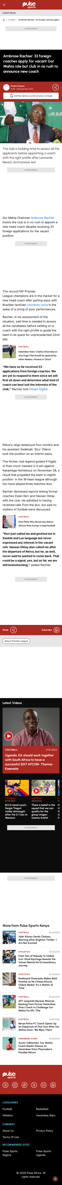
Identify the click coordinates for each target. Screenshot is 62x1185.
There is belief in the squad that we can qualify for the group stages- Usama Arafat (43, 811)
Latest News (9, 12)
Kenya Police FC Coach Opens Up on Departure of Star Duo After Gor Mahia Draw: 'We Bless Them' (38, 1026)
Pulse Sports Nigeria (10, 1153)
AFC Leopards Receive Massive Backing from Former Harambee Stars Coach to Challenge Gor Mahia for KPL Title (36, 1005)
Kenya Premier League (16, 641)
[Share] (55, 87)
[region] (31, 801)
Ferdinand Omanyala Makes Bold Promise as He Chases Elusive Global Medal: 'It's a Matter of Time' (37, 983)
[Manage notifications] (55, 1178)
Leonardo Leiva (37, 304)
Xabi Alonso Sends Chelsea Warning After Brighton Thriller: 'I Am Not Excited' (37, 939)
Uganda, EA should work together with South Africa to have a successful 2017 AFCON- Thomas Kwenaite (29, 762)
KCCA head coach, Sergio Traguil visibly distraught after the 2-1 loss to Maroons (16, 811)
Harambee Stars (27, 1038)
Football (11, 20)
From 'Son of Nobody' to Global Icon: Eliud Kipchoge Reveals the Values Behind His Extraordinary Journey (37, 960)
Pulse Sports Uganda (43, 1153)
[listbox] (32, 801)
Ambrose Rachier (43, 217)
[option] (17, 801)
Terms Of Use (11, 1137)
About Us (8, 1130)
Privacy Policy (44, 1130)
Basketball (42, 1109)
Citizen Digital (38, 389)
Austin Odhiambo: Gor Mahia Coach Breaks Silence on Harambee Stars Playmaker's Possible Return (35, 1047)
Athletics (24, 952)
